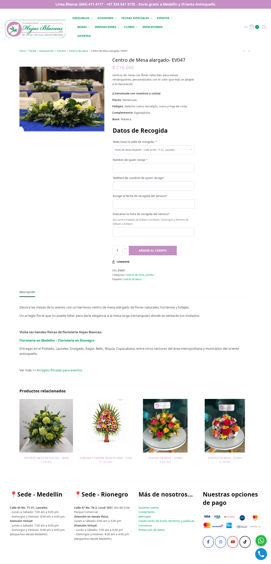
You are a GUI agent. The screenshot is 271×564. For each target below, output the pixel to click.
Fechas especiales (135, 18)
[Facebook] (208, 542)
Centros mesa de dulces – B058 (46, 458)
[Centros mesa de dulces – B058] (46, 426)
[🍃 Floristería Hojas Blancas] (35, 27)
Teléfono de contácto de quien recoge (138, 178)
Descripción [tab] (27, 292)
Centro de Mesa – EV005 (224, 458)
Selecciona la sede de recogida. (135, 142)
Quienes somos (148, 507)
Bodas (82, 27)
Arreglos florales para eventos (59, 370)
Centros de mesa (78, 51)
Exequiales (80, 18)
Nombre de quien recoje (130, 160)
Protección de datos (151, 530)
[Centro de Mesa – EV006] (165, 426)
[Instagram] (220, 542)
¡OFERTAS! (84, 36)
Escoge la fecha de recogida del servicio (140, 196)
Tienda (32, 51)
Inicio (22, 51)
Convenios (145, 525)
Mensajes (144, 516)
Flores (129, 27)
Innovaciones (105, 27)
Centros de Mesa (132, 279)
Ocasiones (105, 18)
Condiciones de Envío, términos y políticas (166, 521)
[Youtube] (232, 542)
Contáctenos (146, 512)
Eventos (163, 18)
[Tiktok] (245, 542)
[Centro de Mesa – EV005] (225, 426)
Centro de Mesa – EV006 (165, 458)
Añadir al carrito (153, 250)
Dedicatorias (152, 27)
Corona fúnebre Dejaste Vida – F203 (106, 458)
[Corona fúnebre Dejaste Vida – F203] (106, 426)
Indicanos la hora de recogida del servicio (141, 214)
